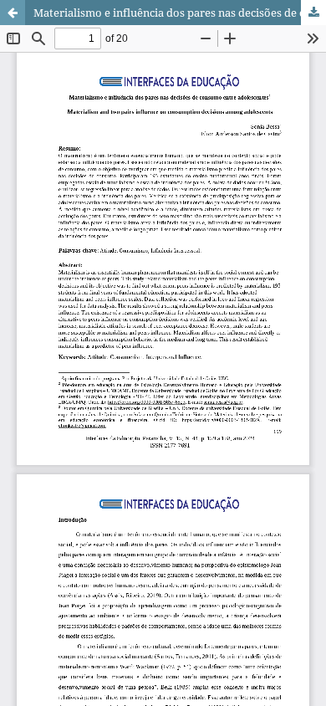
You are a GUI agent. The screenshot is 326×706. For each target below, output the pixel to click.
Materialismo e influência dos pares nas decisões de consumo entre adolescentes (179, 12)
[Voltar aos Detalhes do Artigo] (12, 12)
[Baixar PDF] (313, 12)
